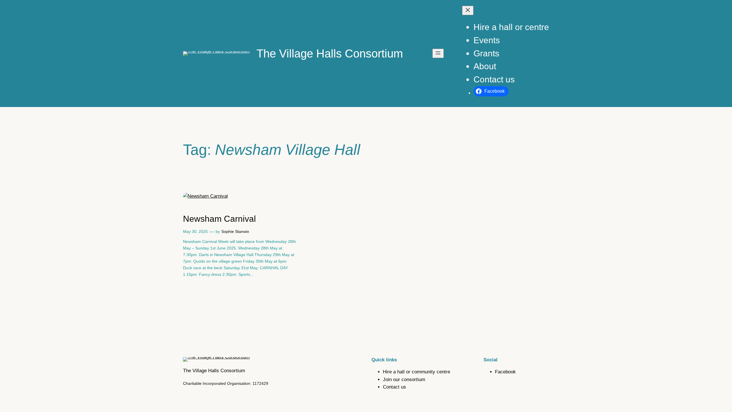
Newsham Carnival (219, 218)
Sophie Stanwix (235, 231)
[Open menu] (438, 53)
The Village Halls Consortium (329, 53)
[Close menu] (468, 10)
